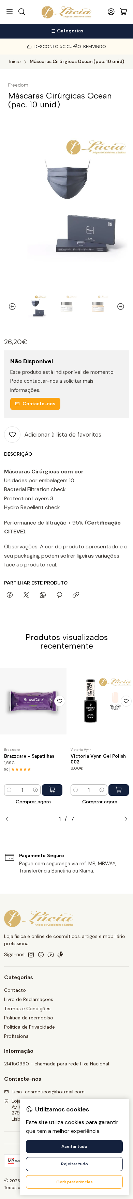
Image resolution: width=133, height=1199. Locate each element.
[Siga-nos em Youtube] (50, 954)
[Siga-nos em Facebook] (41, 954)
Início (15, 61)
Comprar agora (33, 802)
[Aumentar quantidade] (35, 790)
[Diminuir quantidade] (9, 790)
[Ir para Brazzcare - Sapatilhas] (33, 701)
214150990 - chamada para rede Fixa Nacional (56, 1064)
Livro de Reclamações (28, 999)
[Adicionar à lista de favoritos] (59, 701)
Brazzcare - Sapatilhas (29, 756)
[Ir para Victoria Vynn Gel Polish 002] (99, 701)
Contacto (15, 990)
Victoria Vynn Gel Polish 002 (98, 758)
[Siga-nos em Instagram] (31, 954)
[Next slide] (124, 306)
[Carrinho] (123, 12)
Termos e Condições (27, 1008)
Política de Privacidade (29, 1027)
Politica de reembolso (28, 1018)
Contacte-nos (39, 403)
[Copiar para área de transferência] (76, 595)
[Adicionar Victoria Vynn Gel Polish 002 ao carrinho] (118, 790)
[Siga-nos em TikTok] (60, 954)
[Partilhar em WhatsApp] (42, 595)
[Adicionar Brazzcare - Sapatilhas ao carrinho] (52, 790)
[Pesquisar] (21, 12)
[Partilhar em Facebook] (9, 595)
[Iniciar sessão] (111, 12)
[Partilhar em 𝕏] (26, 595)
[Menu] (9, 12)
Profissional (17, 1036)
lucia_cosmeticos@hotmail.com (48, 1092)
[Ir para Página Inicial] (67, 12)
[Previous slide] (9, 306)
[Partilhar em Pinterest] (59, 595)
